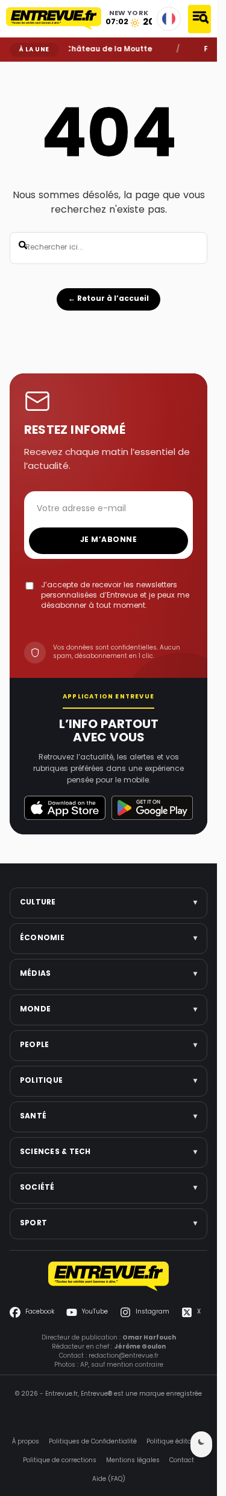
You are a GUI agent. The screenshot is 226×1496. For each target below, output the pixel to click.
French (169, 19)
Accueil (18, 70)
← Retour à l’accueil (108, 299)
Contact (181, 1460)
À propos (25, 1441)
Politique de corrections (59, 1460)
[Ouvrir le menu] (199, 19)
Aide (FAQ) (108, 1479)
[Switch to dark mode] (201, 1444)
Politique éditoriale (175, 1441)
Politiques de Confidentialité (93, 1441)
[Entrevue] (54, 18)
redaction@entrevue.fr (124, 1356)
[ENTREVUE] (108, 1276)
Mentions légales (133, 1460)
